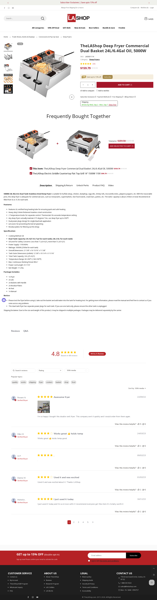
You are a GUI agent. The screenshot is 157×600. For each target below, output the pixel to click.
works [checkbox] (23, 382)
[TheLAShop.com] (78, 18)
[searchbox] (23, 370)
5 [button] (87, 522)
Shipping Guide (87, 580)
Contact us (13, 577)
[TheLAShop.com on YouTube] (37, 597)
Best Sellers (94, 28)
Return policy (86, 577)
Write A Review (97, 354)
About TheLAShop (52, 577)
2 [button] (73, 522)
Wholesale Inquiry (16, 587)
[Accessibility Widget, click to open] (4, 300)
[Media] (71, 97)
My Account (14, 580)
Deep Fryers (94, 59)
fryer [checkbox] (41, 382)
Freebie (122, 28)
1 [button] (69, 522)
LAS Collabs (50, 587)
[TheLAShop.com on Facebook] (28, 597)
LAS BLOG (49, 591)
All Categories (38, 28)
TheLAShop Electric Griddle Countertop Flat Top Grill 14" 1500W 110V (67, 173)
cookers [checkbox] (49, 382)
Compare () (134, 7)
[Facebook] (4, 7)
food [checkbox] (73, 382)
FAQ (11, 591)
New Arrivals (79, 28)
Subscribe (133, 555)
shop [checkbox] (66, 382)
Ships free (112, 105)
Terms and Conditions (90, 587)
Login (152, 7)
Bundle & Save (109, 28)
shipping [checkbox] (32, 382)
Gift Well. (67, 28)
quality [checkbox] (15, 382)
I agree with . (105, 561)
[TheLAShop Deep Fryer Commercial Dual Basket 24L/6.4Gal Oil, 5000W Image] (8, 46)
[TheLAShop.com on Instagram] (32, 597)
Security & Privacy (88, 584)
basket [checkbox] (58, 382)
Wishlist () (144, 7)
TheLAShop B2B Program (19, 584)
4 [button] (83, 522)
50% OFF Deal (53, 28)
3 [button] (78, 522)
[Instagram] (9, 7)
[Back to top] (154, 568)
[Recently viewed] (154, 575)
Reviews (49, 580)
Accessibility (86, 591)
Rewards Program (52, 584)
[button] (22, 72)
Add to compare (88, 90)
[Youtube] (13, 7)
